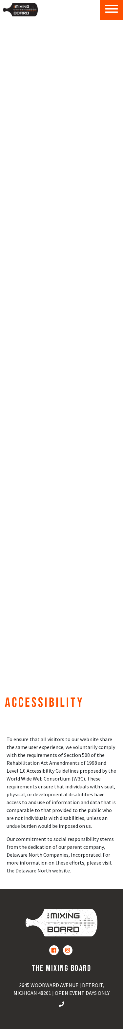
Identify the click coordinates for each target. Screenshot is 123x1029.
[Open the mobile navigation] (111, 10)
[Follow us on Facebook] (54, 950)
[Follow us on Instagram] (67, 950)
